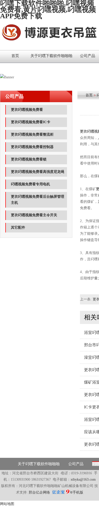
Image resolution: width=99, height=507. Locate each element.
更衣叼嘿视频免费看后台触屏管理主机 (37, 200)
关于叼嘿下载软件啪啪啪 (51, 56)
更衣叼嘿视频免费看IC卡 (30, 122)
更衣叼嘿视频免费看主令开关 (34, 215)
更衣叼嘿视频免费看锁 (28, 159)
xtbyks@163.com (83, 479)
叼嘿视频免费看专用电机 (30, 184)
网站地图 (7, 504)
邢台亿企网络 (40, 492)
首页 (15, 56)
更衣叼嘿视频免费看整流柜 (32, 134)
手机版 (78, 492)
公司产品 (76, 464)
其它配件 (18, 227)
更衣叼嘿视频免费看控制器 (32, 147)
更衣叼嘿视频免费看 (27, 110)
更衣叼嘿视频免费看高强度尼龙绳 (37, 172)
